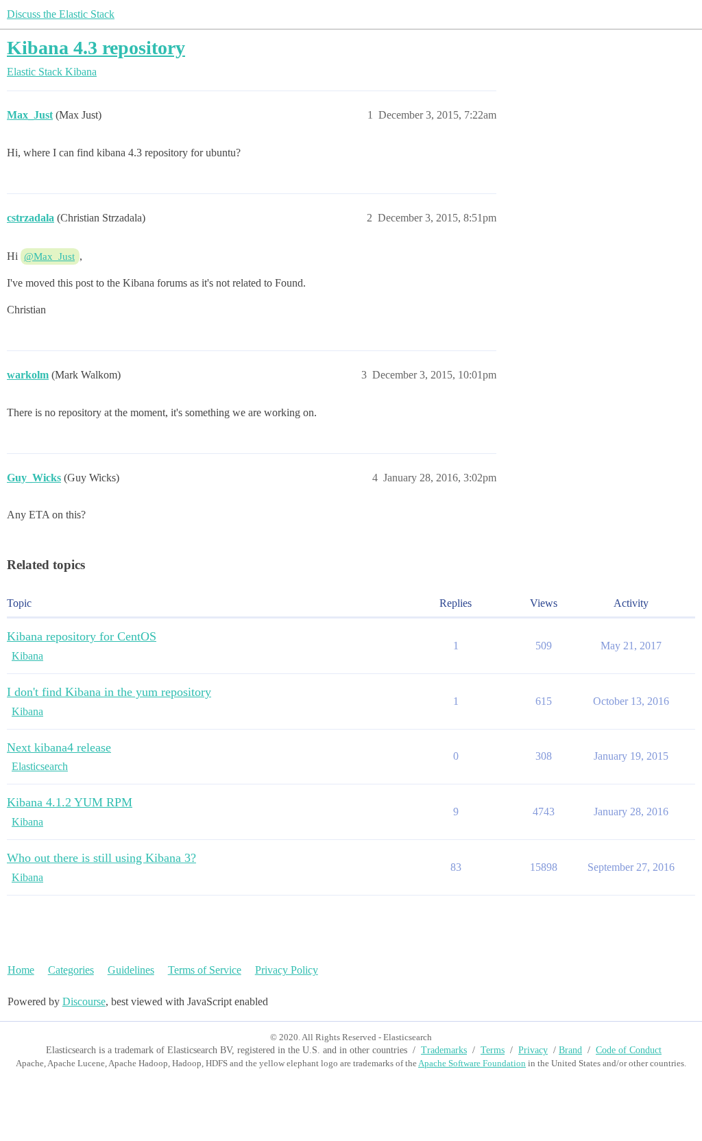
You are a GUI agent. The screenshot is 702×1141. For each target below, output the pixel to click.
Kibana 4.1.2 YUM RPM (69, 802)
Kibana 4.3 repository (96, 47)
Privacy (533, 1050)
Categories (71, 970)
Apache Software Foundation (472, 1063)
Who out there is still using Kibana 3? (101, 858)
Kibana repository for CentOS (81, 636)
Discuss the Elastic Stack (60, 14)
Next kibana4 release (59, 747)
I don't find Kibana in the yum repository (109, 692)
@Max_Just (49, 256)
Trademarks (444, 1050)
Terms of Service (204, 970)
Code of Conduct (629, 1050)
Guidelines (131, 970)
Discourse (84, 1001)
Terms (493, 1050)
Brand (570, 1050)
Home (21, 970)
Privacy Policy (286, 970)
